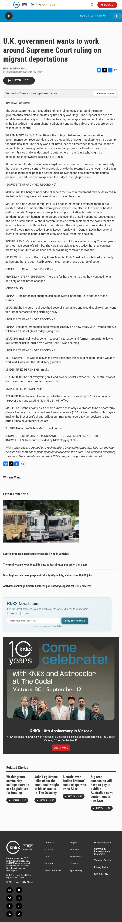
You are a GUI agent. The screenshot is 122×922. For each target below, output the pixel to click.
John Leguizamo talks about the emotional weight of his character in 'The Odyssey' (46, 785)
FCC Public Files (102, 874)
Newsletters (76, 856)
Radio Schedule (53, 870)
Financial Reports (102, 842)
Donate (108, 4)
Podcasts (74, 849)
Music (14, 613)
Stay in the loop (75, 620)
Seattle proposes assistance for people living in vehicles (36, 553)
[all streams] (117, 16)
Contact (49, 849)
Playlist (73, 842)
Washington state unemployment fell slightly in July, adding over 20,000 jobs (47, 575)
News (27, 613)
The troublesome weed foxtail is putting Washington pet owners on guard (45, 564)
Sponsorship (76, 870)
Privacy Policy (56, 626)
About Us (50, 842)
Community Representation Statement (102, 851)
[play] (8, 16)
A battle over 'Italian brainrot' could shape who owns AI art (74, 783)
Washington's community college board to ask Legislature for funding (17, 785)
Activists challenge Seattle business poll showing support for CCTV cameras (47, 586)
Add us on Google (105, 93)
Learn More (61, 747)
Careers (74, 863)
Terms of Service (102, 860)
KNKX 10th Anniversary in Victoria (61, 731)
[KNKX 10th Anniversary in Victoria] (61, 680)
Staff (48, 856)
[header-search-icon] (92, 4)
